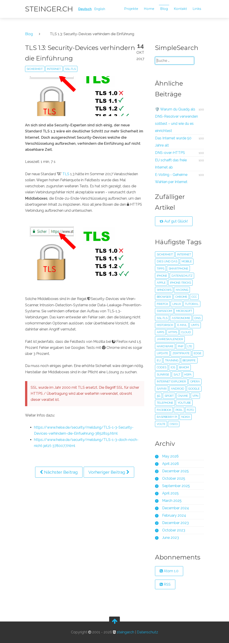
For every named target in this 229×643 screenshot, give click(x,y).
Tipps (160, 268)
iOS (173, 367)
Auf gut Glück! (175, 221)
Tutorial (192, 304)
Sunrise (163, 374)
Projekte (131, 9)
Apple (161, 282)
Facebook (164, 410)
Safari (162, 388)
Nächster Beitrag (60, 472)
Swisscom (164, 311)
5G (158, 395)
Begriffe (189, 360)
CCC (194, 296)
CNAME (183, 395)
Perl (179, 410)
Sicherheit (35, 69)
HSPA (188, 374)
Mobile (187, 261)
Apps (160, 332)
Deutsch (85, 9)
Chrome (181, 296)
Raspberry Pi (167, 417)
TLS (65, 174)
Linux (176, 304)
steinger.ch (49, 8)
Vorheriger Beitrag (107, 472)
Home (149, 9)
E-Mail (182, 325)
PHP (180, 346)
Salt (177, 374)
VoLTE (161, 424)
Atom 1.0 (170, 571)
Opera (195, 381)
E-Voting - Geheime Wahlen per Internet (171, 178)
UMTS (195, 325)
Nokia (185, 417)
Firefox (162, 304)
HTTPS (172, 332)
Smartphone (178, 268)
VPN (195, 395)
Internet (54, 69)
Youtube (184, 402)
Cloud (186, 332)
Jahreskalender (170, 339)
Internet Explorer (171, 381)
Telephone (165, 402)
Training (171, 360)
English (99, 9)
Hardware (165, 346)
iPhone (162, 275)
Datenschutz (182, 275)
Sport (169, 395)
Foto (190, 410)
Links (197, 9)
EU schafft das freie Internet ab (171, 163)
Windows (164, 289)
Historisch (165, 325)
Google (194, 388)
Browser (164, 296)
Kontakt (180, 9)
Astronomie (181, 318)
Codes (161, 367)
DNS (197, 318)
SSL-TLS (70, 69)
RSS (167, 584)
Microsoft (184, 311)
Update (162, 353)
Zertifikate (181, 353)
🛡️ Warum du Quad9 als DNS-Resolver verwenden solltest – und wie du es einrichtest (176, 120)
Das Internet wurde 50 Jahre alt (173, 141)
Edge (197, 353)
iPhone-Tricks (180, 282)
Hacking (182, 289)
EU (159, 360)
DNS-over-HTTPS (170, 153)
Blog (164, 9)
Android (177, 388)
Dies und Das (167, 261)
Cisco (174, 424)
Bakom (184, 367)
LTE (189, 346)
